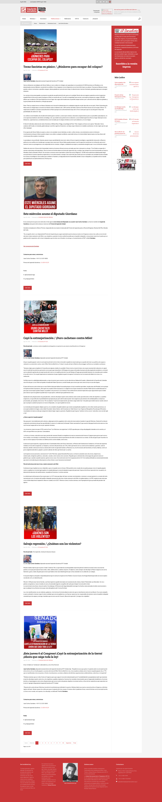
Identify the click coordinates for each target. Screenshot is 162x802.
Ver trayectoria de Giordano (31, 246)
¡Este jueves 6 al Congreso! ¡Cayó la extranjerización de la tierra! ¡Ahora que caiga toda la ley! (62, 655)
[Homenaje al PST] (126, 161)
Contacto (85, 18)
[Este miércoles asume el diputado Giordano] (40, 192)
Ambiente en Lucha (52, 23)
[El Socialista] (127, 31)
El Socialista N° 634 (43, 70)
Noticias (32, 18)
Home (24, 18)
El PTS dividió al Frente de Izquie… (121, 120)
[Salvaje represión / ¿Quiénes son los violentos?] (40, 522)
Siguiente (68, 743)
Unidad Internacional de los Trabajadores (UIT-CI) (97, 776)
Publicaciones (55, 18)
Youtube (106, 2)
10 (63, 743)
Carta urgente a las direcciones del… (120, 83)
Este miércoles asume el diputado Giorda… (126, 9)
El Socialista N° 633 (43, 341)
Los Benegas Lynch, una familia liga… (120, 107)
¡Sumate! (95, 18)
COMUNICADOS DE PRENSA (45, 217)
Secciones (43, 18)
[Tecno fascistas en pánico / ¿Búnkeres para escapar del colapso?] (40, 45)
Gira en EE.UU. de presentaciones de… (120, 132)
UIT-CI (109, 2)
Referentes (67, 18)
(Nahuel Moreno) (52, 785)
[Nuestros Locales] (126, 167)
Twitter (103, 2)
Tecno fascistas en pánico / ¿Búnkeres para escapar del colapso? (63, 66)
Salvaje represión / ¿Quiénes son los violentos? (52, 543)
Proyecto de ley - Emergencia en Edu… (120, 95)
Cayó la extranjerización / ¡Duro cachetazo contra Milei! (57, 338)
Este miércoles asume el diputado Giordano (50, 214)
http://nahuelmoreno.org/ (70, 783)
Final (74, 743)
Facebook (97, 2)
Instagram (100, 2)
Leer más (27, 163)
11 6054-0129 (45, 262)
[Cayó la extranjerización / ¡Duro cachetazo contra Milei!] (40, 317)
